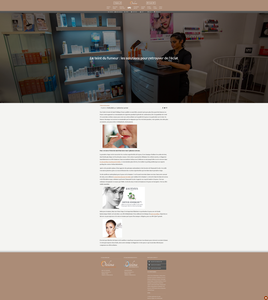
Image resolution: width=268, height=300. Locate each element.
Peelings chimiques (158, 281)
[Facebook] (163, 108)
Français (157, 12)
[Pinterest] (166, 108)
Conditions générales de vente (154, 296)
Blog (150, 12)
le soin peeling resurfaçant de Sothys (110, 162)
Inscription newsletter (156, 261)
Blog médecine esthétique (157, 286)
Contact (111, 12)
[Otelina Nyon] (134, 3)
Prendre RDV (151, 2)
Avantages (134, 12)
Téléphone (117, 2)
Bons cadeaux (119, 12)
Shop (142, 12)
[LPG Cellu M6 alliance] (129, 7)
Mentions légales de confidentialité (154, 298)
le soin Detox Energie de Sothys (122, 177)
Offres (126, 12)
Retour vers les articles (105, 105)
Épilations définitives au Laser (153, 279)
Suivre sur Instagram (155, 268)
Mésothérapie (151, 290)
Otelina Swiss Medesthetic (153, 275)
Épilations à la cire (161, 277)
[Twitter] (165, 108)
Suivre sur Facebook (156, 265)
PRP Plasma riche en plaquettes (159, 288)
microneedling (155, 214)
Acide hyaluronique (155, 284)
